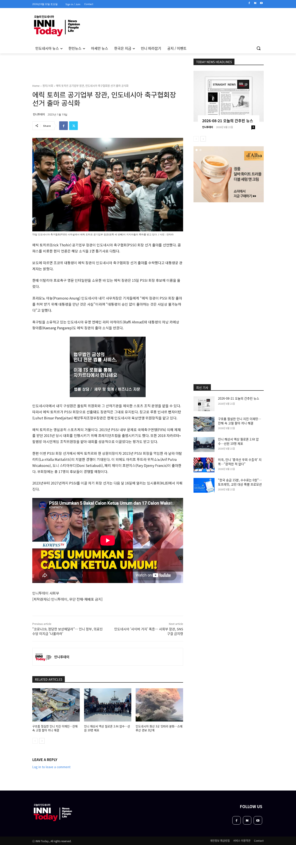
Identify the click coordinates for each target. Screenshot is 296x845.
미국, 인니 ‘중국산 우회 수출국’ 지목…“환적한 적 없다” (240, 461)
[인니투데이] (43, 656)
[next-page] (42, 741)
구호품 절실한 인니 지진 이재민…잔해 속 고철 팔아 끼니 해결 (55, 728)
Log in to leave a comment (51, 767)
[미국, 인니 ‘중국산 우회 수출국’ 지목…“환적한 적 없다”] (204, 465)
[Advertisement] (14, 112)
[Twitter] (73, 125)
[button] (258, 48)
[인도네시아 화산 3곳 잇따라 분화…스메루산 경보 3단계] (159, 704)
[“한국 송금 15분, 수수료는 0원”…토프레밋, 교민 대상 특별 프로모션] (204, 485)
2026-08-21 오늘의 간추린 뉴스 (227, 120)
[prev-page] (35, 741)
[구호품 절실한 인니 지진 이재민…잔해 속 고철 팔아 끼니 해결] (56, 704)
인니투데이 (39, 114)
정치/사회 (47, 85)
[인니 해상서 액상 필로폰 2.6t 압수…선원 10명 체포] (108, 704)
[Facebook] (249, 3)
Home (36, 85)
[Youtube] (261, 3)
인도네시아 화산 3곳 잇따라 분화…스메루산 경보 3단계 (159, 728)
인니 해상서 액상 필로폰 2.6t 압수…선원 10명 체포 (107, 728)
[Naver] (255, 3)
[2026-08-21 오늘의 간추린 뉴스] (229, 96)
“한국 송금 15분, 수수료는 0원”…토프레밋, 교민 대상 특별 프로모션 (240, 482)
